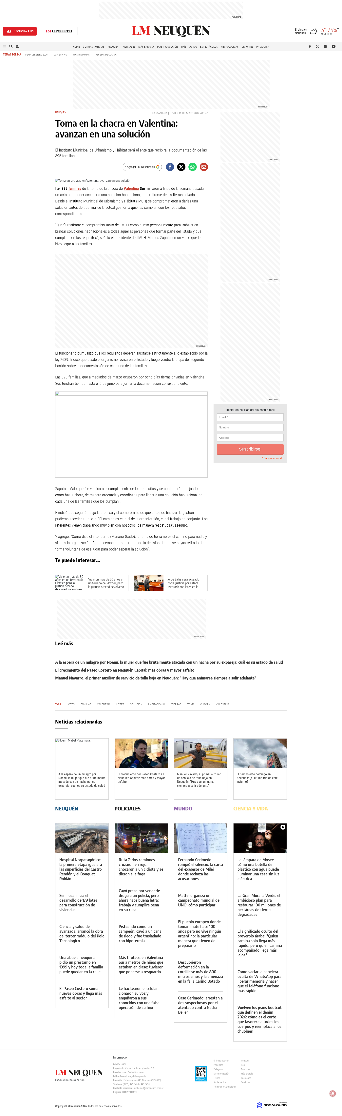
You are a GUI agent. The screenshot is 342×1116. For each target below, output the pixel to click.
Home (76, 46)
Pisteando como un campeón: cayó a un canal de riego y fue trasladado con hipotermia (140, 933)
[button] (4, 46)
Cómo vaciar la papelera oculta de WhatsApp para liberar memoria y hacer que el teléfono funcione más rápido (259, 981)
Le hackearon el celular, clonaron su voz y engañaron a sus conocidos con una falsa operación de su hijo (139, 998)
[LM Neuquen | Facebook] (310, 46)
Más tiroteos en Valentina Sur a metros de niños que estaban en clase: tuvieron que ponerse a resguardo (141, 964)
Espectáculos (209, 46)
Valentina (131, 188)
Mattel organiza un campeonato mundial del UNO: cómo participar (199, 900)
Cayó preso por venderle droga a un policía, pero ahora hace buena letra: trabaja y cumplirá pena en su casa (139, 900)
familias (74, 188)
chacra (205, 704)
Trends (217, 1078)
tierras (176, 704)
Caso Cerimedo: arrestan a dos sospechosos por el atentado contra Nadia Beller (200, 1004)
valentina (222, 704)
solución (136, 704)
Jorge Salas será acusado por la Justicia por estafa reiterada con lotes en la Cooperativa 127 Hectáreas (184, 585)
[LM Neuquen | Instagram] (326, 46)
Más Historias (81, 54)
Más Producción (167, 46)
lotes (120, 704)
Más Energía (146, 46)
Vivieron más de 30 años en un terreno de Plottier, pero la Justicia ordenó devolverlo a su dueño (106, 585)
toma (190, 704)
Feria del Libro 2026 (36, 54)
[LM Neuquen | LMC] (59, 31)
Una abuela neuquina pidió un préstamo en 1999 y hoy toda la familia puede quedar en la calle (81, 964)
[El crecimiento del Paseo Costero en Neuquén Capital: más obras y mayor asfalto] (141, 753)
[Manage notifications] (333, 1093)
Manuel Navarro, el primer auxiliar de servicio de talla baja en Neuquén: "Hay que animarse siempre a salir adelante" (155, 677)
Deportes (247, 46)
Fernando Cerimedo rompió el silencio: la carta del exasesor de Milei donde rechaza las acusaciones (200, 869)
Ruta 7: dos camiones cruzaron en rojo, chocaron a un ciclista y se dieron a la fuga (141, 866)
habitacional (156, 704)
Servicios (245, 1082)
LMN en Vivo (60, 54)
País (183, 46)
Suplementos (220, 1082)
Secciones (246, 1078)
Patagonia (262, 46)
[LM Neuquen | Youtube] (333, 46)
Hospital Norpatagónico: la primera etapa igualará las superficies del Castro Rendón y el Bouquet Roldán (80, 869)
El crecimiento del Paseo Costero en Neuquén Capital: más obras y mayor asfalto (124, 669)
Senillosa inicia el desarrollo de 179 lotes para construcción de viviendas (78, 902)
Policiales (128, 46)
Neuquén (113, 46)
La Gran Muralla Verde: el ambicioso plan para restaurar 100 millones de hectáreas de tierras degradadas (259, 905)
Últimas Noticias (93, 46)
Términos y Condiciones (224, 1087)
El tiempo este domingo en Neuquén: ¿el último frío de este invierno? (257, 778)
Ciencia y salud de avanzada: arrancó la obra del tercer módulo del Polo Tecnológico (81, 933)
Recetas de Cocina (106, 54)
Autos (193, 46)
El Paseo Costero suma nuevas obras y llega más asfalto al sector (80, 993)
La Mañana (159, 113)
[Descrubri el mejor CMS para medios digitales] (272, 1108)
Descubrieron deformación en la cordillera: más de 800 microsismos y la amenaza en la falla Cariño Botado (200, 971)
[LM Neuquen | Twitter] (318, 46)
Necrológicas (229, 46)
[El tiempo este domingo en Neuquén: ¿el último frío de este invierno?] (260, 753)
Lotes (174, 113)
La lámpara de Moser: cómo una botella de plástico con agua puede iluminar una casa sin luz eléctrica (258, 869)
